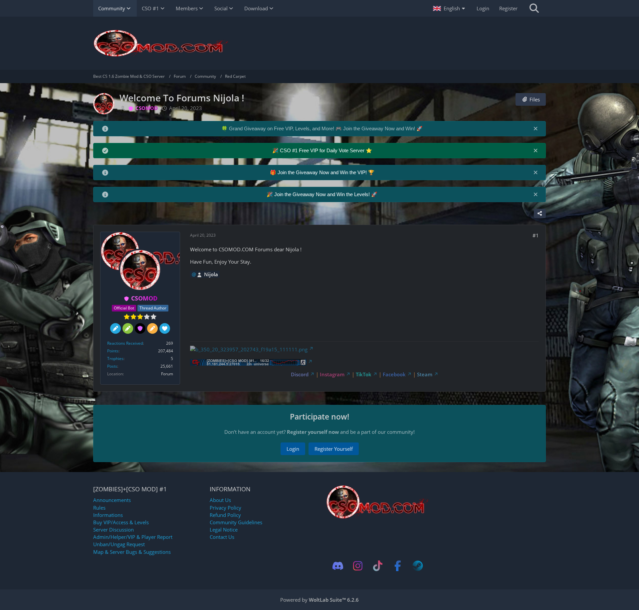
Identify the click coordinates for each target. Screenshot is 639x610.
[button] (450, 8)
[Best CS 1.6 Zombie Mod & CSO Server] (319, 43)
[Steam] (417, 565)
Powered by (319, 599)
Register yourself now (313, 431)
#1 (535, 235)
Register (508, 8)
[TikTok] (377, 565)
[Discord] (337, 565)
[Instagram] (357, 565)
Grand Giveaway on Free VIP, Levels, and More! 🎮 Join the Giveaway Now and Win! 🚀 (326, 128)
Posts (112, 366)
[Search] (534, 8)
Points (112, 351)
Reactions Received (125, 343)
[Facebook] (397, 565)
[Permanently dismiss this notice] (535, 128)
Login (483, 8)
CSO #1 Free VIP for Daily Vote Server (323, 150)
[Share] (540, 213)
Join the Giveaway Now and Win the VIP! (323, 172)
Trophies (115, 358)
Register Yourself (334, 448)
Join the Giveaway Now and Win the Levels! (322, 194)
